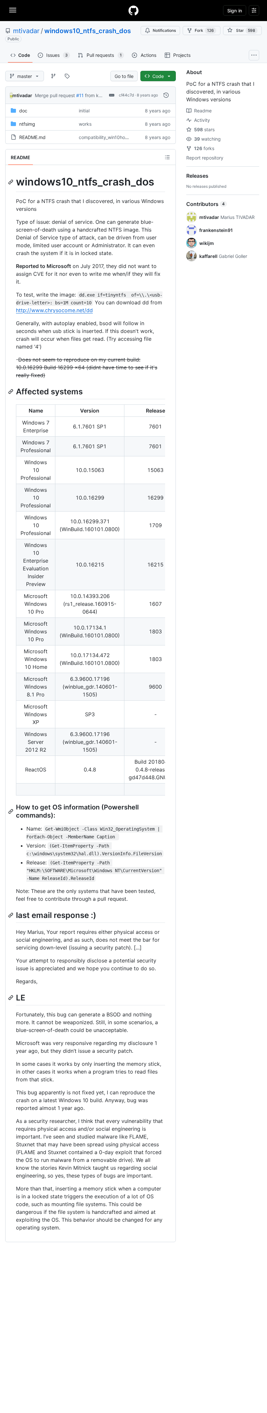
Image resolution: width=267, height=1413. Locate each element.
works (85, 124)
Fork (204, 30)
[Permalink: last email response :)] (11, 915)
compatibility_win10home (105, 137)
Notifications (164, 30)
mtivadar (26, 31)
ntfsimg (27, 124)
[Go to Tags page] (67, 76)
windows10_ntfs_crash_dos (87, 31)
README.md (32, 137)
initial (84, 110)
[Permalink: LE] (11, 997)
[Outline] (167, 157)
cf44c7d (126, 95)
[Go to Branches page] (53, 76)
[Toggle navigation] (13, 10)
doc (23, 110)
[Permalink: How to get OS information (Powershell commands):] (11, 811)
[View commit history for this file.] (166, 95)
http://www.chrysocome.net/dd (54, 310)
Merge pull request (55, 95)
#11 (80, 95)
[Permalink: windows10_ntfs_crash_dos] (11, 181)
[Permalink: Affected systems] (11, 391)
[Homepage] (133, 10)
